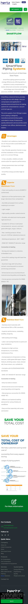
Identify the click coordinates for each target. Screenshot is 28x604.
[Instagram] (5, 535)
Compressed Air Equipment (9, 563)
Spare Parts (4, 569)
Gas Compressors (6, 561)
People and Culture (19, 576)
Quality (16, 573)
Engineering (17, 571)
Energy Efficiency (19, 569)
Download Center (6, 551)
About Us (3, 545)
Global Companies (6, 547)
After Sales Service (6, 571)
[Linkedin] (2, 535)
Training (3, 573)
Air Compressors (5, 559)
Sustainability (18, 567)
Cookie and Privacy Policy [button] (13, 598)
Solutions (5, 576)
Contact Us (5, 579)
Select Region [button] (16, 2)
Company (4, 542)
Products (4, 557)
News (2, 549)
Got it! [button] (11, 601)
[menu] (25, 9)
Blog (2, 553)
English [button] (14, 4)
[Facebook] (8, 535)
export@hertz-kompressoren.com (10, 527)
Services (4, 567)
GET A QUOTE (15, 9)
